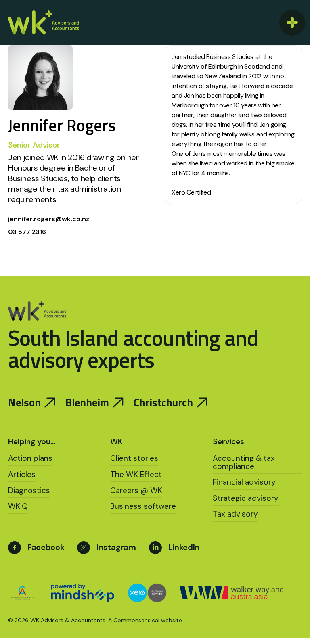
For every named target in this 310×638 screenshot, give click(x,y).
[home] (43, 22)
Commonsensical (136, 620)
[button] (290, 23)
